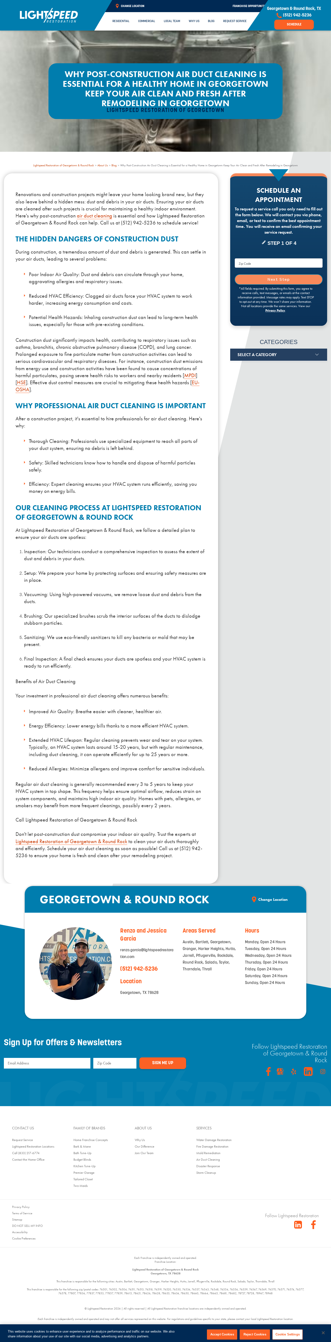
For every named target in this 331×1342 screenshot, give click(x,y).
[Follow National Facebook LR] (315, 1224)
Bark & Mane (82, 1146)
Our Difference (144, 1146)
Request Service (235, 21)
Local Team (172, 21)
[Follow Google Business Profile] (280, 1071)
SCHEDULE (294, 24)
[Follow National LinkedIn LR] (298, 1224)
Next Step (279, 279)
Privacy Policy (275, 310)
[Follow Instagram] (322, 1071)
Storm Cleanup (206, 1172)
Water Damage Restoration (214, 1140)
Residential (120, 21)
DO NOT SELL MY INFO (27, 1226)
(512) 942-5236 (139, 969)
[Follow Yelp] (293, 1071)
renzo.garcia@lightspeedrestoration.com (146, 953)
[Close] (323, 1332)
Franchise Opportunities (250, 6)
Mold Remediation (208, 1153)
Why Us (194, 21)
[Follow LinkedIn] (308, 1071)
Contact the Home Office (28, 1159)
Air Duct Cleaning (208, 1159)
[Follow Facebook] (268, 1071)
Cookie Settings (288, 1334)
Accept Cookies (222, 1334)
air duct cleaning (94, 215)
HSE (21, 382)
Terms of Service (22, 1213)
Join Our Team (144, 1153)
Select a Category (257, 354)
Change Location (273, 899)
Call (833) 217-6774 (25, 1153)
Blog (211, 21)
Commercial (146, 21)
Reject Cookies (255, 1334)
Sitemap (17, 1219)
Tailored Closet (83, 1179)
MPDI (190, 375)
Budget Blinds (82, 1159)
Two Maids (80, 1185)
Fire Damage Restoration (212, 1146)
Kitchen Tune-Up (84, 1166)
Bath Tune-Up (82, 1153)
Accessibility (20, 1232)
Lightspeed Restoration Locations (33, 1146)
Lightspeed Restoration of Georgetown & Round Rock (63, 165)
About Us (102, 165)
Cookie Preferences (24, 1238)
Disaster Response (208, 1166)
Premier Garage (84, 1172)
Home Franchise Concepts (90, 1140)
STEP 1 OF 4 (282, 243)
